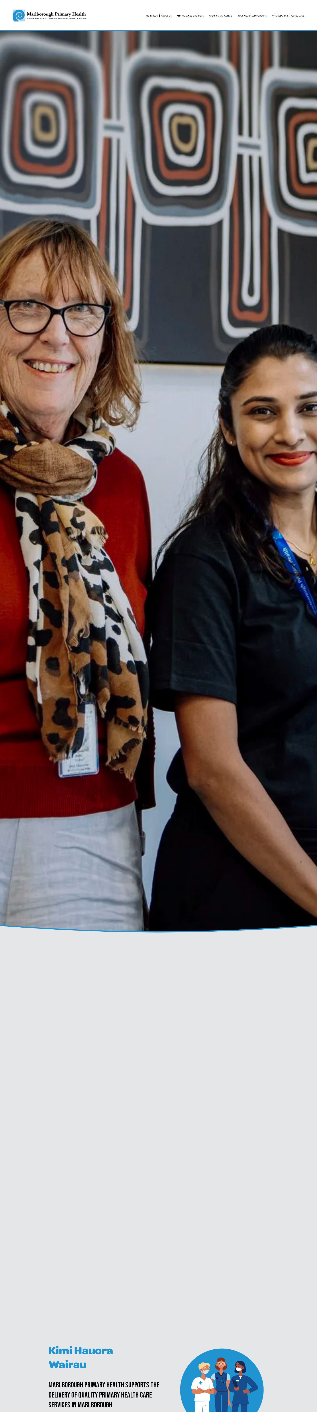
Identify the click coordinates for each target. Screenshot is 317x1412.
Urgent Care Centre (220, 15)
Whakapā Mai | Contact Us (288, 15)
